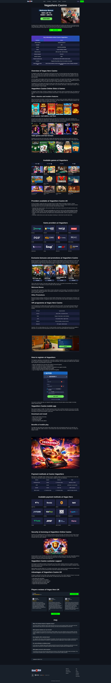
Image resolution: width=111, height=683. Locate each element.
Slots (73, 163)
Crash (61, 163)
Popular (36, 163)
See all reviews (55, 613)
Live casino (49, 163)
